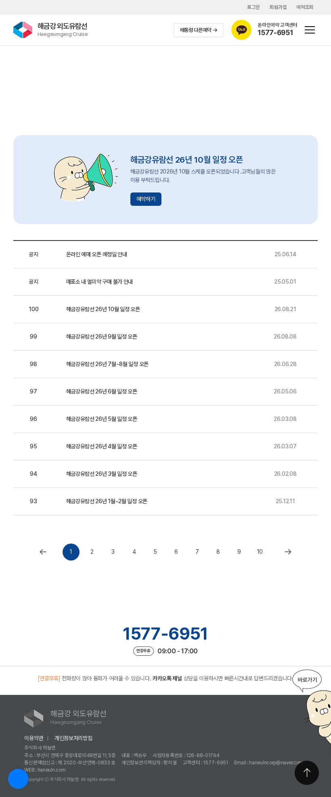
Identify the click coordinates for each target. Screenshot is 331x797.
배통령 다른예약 (196, 30)
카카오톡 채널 (167, 678)
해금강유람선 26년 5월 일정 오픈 (101, 419)
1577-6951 (165, 633)
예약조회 (305, 7)
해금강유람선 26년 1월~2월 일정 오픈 (106, 501)
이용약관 (33, 738)
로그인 (253, 7)
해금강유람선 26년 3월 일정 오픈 (101, 474)
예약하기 (145, 199)
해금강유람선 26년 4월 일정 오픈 (101, 446)
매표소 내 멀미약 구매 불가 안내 (99, 281)
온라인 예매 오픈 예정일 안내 (96, 254)
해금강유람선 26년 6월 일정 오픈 (101, 391)
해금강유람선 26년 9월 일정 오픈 (101, 336)
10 (260, 551)
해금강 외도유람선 (63, 29)
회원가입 (278, 7)
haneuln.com (52, 770)
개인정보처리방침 (73, 738)
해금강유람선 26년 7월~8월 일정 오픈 (107, 364)
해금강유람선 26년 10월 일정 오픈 (103, 309)
